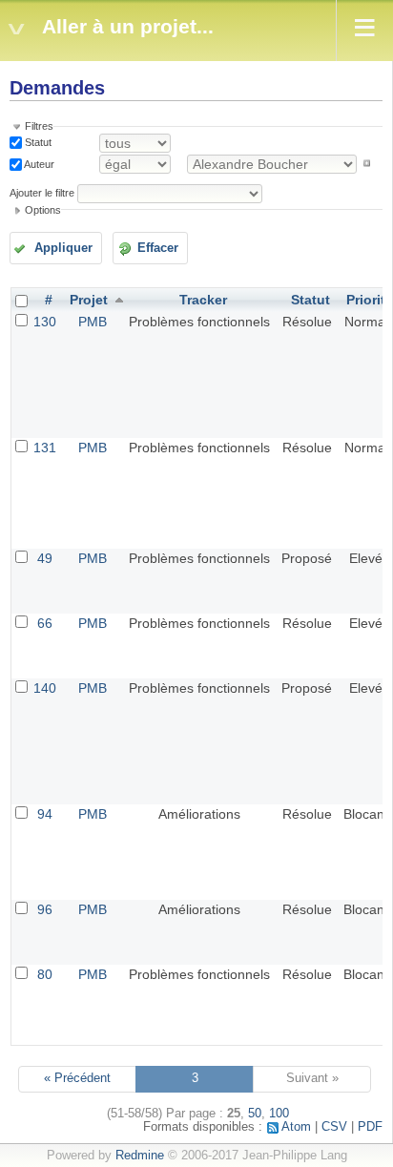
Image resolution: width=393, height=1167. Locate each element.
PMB (92, 321)
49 (44, 558)
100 (279, 1113)
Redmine (139, 1155)
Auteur (38, 163)
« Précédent (77, 1078)
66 (44, 623)
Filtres (39, 126)
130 (44, 321)
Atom (296, 1127)
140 (44, 688)
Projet (89, 299)
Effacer (157, 248)
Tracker (203, 299)
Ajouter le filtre (42, 192)
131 (44, 447)
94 (44, 814)
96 (44, 909)
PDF (370, 1127)
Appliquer (63, 248)
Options (43, 210)
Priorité (369, 299)
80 (44, 974)
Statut (37, 142)
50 (254, 1113)
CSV (334, 1127)
